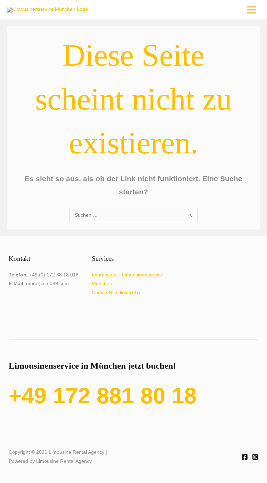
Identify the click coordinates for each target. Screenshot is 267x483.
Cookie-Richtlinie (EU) (116, 292)
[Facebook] (245, 457)
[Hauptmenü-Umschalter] (251, 9)
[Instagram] (255, 457)
